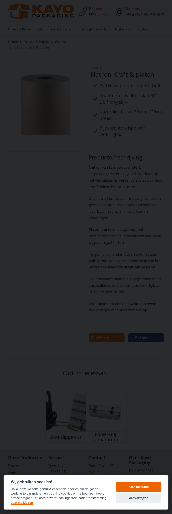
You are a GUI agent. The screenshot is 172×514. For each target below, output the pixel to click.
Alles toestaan (139, 487)
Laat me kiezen (22, 502)
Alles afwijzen (138, 498)
